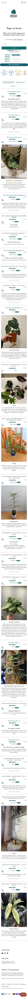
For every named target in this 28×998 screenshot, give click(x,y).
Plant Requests (23, 984)
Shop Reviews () (20, 82)
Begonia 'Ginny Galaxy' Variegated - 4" (15, 195)
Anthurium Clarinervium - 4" (15, 307)
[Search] (5, 2)
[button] (7, 54)
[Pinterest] (7, 953)
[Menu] (2, 2)
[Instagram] (5, 953)
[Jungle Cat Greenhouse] (14, 14)
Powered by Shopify (18, 988)
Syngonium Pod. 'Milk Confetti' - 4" (15, 250)
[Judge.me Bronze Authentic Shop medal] (18, 73)
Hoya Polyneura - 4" (16, 91)
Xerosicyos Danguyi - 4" (15, 137)
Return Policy (15, 984)
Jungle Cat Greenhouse (9, 988)
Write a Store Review (14, 64)
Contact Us (9, 984)
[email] (2, 953)
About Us (4, 984)
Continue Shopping (17, 39)
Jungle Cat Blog (5, 986)
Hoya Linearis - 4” (15, 115)
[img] (14, 50)
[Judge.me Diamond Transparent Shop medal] (4, 73)
